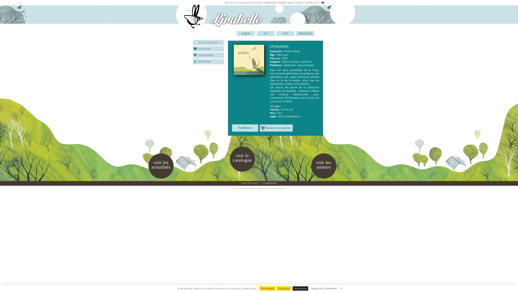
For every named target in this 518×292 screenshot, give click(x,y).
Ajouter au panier (278, 128)
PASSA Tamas (292, 51)
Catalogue (242, 2)
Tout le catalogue (208, 42)
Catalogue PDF (206, 55)
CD (265, 33)
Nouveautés (204, 49)
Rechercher (204, 61)
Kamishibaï (305, 33)
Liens (267, 188)
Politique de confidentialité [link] (324, 288)
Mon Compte (295, 2)
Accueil (229, 2)
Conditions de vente (278, 188)
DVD (285, 33)
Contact (310, 2)
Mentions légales (257, 188)
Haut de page (249, 183)
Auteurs (256, 2)
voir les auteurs (323, 165)
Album (246, 33)
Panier (282, 2)
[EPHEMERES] (249, 60)
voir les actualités (161, 165)
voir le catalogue (242, 158)
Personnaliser (300, 288)
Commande (270, 2)
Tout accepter (267, 288)
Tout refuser (284, 288)
